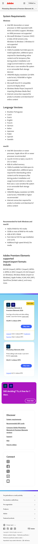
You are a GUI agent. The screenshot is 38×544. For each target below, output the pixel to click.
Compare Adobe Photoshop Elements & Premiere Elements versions (17, 430)
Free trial (30, 401)
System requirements (13, 419)
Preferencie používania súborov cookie (12, 537)
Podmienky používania (23, 535)
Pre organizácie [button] (7, 504)
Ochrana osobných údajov (9, 535)
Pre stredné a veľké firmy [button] (10, 500)
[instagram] (8, 529)
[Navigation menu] (3, 3)
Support (9, 437)
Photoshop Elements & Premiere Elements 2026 (18, 9)
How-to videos (11, 445)
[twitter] (11, 529)
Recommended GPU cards (15, 423)
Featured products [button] (8, 518)
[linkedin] (15, 529)
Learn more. (25, 316)
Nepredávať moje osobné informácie (12, 540)
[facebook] (4, 529)
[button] (24, 3)
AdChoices (27, 540)
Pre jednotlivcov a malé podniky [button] (13, 495)
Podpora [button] (6, 509)
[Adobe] (10, 3)
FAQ (7, 441)
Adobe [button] (5, 514)
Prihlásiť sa (32, 3)
